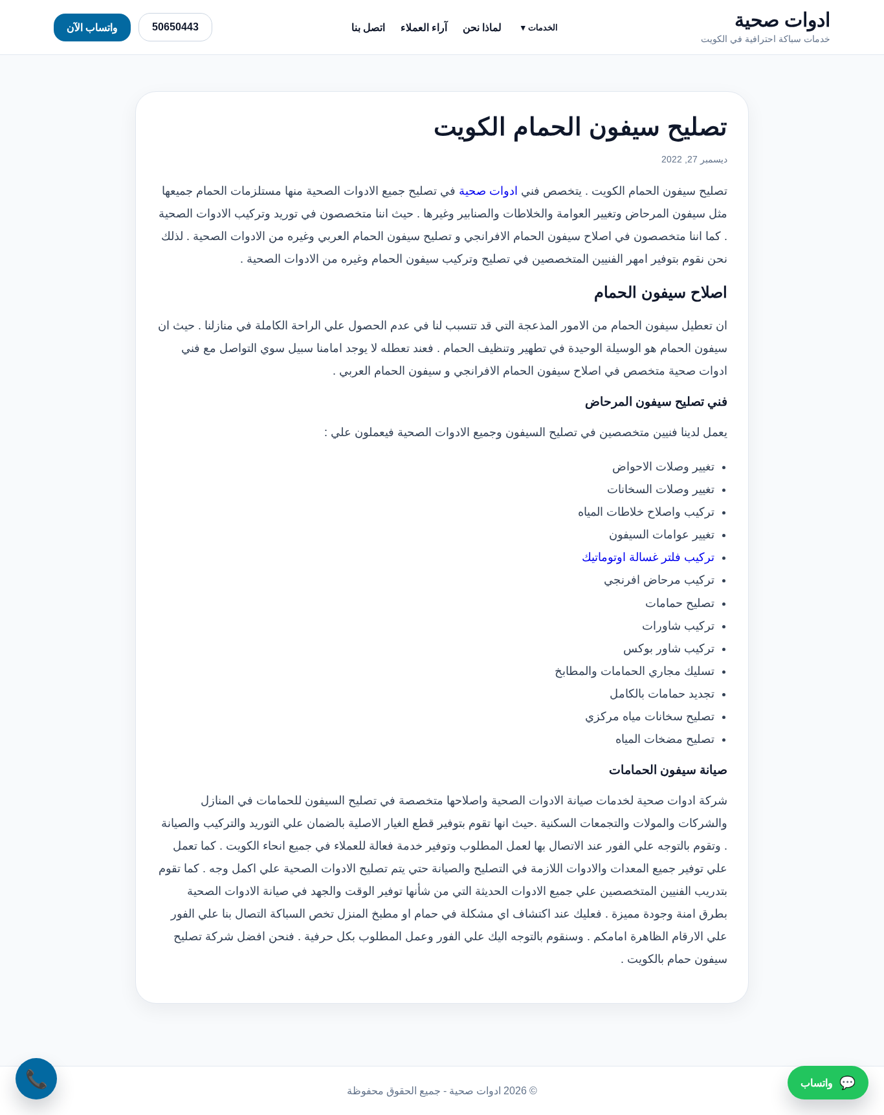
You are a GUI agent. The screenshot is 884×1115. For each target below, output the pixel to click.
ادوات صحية (488, 190)
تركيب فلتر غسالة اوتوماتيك (648, 557)
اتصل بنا (368, 27)
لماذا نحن (482, 27)
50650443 (175, 26)
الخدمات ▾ (539, 27)
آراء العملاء (424, 27)
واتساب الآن (92, 27)
